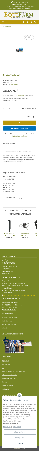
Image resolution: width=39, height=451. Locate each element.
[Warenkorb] (35, 22)
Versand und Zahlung (9, 324)
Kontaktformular (7, 321)
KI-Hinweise (6, 389)
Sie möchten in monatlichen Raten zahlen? (19, 135)
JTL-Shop (22, 448)
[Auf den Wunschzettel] (31, 37)
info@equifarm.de (20, 4)
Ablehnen (20, 443)
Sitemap (4, 382)
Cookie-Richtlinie (7, 385)
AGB (3, 368)
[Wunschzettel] (31, 22)
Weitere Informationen (19, 136)
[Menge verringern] (5, 117)
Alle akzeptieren (19, 432)
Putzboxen (14, 84)
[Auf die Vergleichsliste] (26, 37)
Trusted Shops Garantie (10, 317)
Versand (21, 95)
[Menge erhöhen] (33, 117)
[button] (24, 22)
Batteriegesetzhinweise (9, 375)
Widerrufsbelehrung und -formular (13, 371)
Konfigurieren (20, 438)
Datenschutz (6, 364)
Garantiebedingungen (9, 378)
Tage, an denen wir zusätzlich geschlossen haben (19, 295)
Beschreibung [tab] (9, 143)
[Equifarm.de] (18, 15)
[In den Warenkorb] (4, 32)
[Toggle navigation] (3, 22)
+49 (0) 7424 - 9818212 (20, 2)
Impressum (5, 361)
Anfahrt (4, 328)
